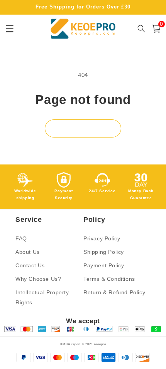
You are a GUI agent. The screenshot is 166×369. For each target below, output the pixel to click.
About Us (27, 252)
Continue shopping (83, 128)
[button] (156, 29)
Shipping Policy (103, 252)
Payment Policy (103, 265)
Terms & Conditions (109, 279)
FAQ (21, 238)
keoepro (100, 344)
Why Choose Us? (38, 279)
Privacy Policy (101, 238)
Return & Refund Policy (114, 292)
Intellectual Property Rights (42, 297)
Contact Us (30, 265)
